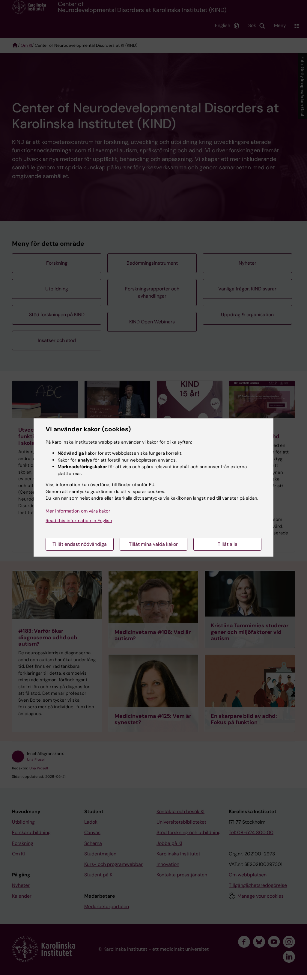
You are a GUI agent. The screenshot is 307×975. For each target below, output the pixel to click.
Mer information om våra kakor (78, 511)
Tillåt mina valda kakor (153, 544)
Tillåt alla (227, 544)
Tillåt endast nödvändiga (79, 544)
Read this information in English (79, 521)
